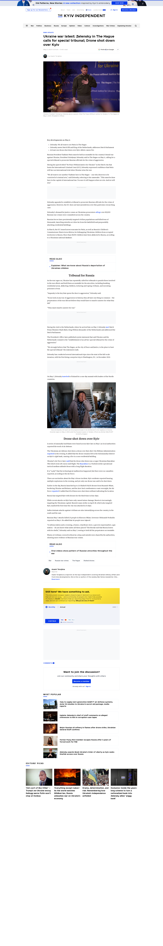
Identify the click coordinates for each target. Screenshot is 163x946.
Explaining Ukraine (124, 26)
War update (48, 32)
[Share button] (118, 49)
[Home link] (81, 15)
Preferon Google (107, 49)
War (32, 26)
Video (80, 26)
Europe (64, 26)
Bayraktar (84, 464)
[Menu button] (27, 26)
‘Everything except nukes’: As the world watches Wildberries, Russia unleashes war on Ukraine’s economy (67, 793)
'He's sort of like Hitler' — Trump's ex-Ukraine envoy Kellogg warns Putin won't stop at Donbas (38, 792)
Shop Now (119, 3)
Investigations (98, 26)
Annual (62, 607)
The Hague (76, 561)
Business (48, 26)
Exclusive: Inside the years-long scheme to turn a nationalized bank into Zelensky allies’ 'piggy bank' (124, 793)
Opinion (72, 26)
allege (98, 212)
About (63, 10)
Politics (39, 26)
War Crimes (110, 26)
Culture (87, 26)
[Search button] (135, 25)
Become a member (82, 681)
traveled (65, 376)
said (68, 461)
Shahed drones (89, 561)
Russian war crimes (62, 561)
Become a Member (129, 10)
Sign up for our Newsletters (38, 10)
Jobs (73, 10)
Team (68, 10)
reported (50, 454)
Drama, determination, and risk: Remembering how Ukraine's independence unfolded (95, 792)
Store (89, 10)
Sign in (88, 686)
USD (114, 607)
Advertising (80, 10)
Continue (52, 621)
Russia (56, 26)
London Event (97, 10)
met (107, 327)
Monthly (51, 607)
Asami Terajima (56, 56)
